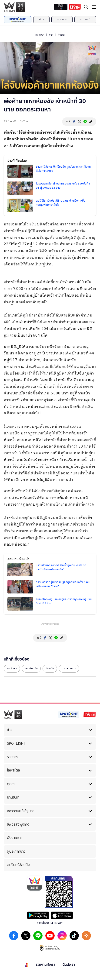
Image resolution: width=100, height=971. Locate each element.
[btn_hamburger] (94, 7)
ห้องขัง (50, 668)
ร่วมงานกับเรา (45, 964)
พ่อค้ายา (12, 668)
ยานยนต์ (85, 19)
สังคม (61, 35)
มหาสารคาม (69, 668)
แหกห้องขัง (31, 668)
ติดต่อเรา (69, 964)
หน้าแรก (39, 35)
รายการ (62, 19)
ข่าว (41, 19)
